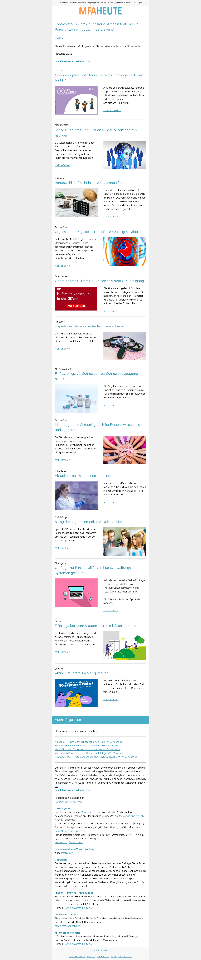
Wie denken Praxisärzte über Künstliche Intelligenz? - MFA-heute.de (91, 753)
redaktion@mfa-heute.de (68, 801)
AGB (114, 956)
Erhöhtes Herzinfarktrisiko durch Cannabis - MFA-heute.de (86, 745)
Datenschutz (76, 842)
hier (114, 3)
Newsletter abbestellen (67, 926)
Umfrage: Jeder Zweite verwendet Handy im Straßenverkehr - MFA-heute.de (96, 757)
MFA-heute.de (88, 812)
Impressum (61, 842)
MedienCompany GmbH (132, 816)
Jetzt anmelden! (112, 110)
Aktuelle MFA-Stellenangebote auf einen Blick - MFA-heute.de (88, 742)
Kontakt (91, 956)
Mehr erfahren (62, 165)
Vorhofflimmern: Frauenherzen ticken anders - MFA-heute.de (87, 749)
